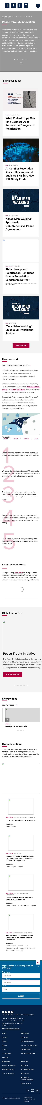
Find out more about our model (15, 366)
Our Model (24, 1037)
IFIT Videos (24, 1065)
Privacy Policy (28, 1097)
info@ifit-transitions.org (13, 1028)
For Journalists (7, 1053)
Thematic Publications (9, 1065)
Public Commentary (8, 1069)
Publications (6, 1061)
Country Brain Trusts (27, 1041)
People (4, 1041)
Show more (21, 346)
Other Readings (26, 1084)
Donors (4, 1045)
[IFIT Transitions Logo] (18, 6)
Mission (4, 1037)
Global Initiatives (26, 1049)
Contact (4, 1049)
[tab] (14, 685)
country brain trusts (18, 390)
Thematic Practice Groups (29, 1045)
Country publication (8, 1073)
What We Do (25, 1033)
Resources (24, 1061)
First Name (6, 972)
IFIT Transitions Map (27, 1069)
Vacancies (5, 1057)
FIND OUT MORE (12, 675)
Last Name (6, 979)
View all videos (8, 705)
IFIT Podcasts (25, 1073)
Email (4, 986)
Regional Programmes (28, 1053)
